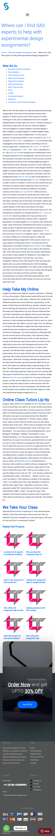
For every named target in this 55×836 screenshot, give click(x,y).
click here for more (13, 377)
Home (3, 52)
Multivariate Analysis (16, 78)
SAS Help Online (35, 831)
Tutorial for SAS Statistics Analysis (22, 102)
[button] (27, 15)
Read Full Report (35, 246)
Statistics (12, 99)
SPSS (10, 90)
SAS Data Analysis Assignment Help (22, 52)
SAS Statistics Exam (16, 75)
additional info (25, 461)
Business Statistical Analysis (19, 69)
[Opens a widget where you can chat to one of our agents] (45, 831)
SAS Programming (15, 87)
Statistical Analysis (15, 96)
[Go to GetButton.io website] (6, 833)
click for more (23, 177)
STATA (10, 93)
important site (14, 152)
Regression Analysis (16, 81)
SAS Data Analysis (15, 84)
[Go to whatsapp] (6, 828)
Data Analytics (13, 72)
